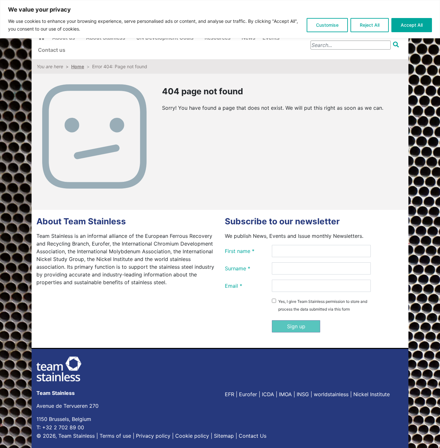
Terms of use (115, 436)
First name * (239, 251)
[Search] (397, 45)
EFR (229, 394)
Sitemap (224, 436)
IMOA (285, 394)
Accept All (412, 25)
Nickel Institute (371, 394)
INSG (303, 394)
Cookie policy (192, 436)
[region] (220, 19)
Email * (233, 286)
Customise (327, 25)
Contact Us (252, 436)
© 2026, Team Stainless (65, 436)
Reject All (369, 25)
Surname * (237, 268)
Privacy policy (153, 436)
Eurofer (248, 394)
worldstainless (331, 394)
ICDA (268, 394)
